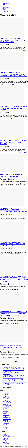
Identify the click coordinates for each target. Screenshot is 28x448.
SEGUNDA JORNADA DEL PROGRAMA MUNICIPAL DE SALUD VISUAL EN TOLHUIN (13, 142)
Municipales (6, 3)
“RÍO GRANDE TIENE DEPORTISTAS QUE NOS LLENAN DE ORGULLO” (12, 175)
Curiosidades (6, 435)
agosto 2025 (6, 407)
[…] (24, 50)
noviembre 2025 (7, 403)
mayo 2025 (5, 411)
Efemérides (5, 439)
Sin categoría (6, 443)
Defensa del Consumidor (9, 436)
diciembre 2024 (6, 417)
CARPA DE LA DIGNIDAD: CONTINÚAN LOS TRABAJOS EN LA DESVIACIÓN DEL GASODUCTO (13, 244)
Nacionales (5, 5)
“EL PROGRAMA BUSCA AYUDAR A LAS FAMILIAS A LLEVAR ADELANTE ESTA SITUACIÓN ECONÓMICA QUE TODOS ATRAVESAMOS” (14, 369)
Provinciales (6, 4)
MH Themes (24, 446)
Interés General (6, 441)
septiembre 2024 (7, 421)
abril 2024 (5, 428)
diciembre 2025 (6, 401)
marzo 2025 (6, 413)
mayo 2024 (5, 427)
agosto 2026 (6, 393)
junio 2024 (5, 425)
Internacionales (6, 7)
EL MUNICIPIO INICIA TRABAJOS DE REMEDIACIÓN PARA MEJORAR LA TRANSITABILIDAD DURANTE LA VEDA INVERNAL (14, 279)
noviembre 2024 (7, 419)
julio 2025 (5, 408)
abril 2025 (5, 412)
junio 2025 (5, 409)
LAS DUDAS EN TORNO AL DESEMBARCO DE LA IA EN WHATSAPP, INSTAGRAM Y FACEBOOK (13, 210)
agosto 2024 (6, 423)
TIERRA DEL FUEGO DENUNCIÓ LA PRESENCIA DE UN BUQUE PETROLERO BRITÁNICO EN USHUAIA (14, 379)
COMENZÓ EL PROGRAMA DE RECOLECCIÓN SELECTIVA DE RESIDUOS (11, 347)
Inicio (4, 1)
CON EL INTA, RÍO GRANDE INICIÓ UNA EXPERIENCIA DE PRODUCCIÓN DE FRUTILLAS (14, 383)
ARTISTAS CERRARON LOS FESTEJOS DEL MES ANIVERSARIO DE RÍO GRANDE (13, 108)
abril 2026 (5, 396)
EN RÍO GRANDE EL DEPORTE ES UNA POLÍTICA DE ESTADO (14, 376)
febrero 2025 (6, 415)
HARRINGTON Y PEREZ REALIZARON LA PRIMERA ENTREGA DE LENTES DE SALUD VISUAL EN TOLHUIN (13, 313)
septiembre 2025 (7, 405)
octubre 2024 (6, 420)
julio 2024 (5, 424)
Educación (5, 11)
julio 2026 (5, 394)
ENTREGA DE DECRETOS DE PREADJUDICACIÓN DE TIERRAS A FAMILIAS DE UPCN (12, 40)
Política (4, 8)
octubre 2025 (6, 404)
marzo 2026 (6, 397)
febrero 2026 (6, 399)
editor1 (10, 44)
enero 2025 (5, 416)
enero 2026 (5, 400)
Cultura (4, 10)
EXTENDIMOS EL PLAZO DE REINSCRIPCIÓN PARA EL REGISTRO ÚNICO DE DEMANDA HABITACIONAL (13, 74)
